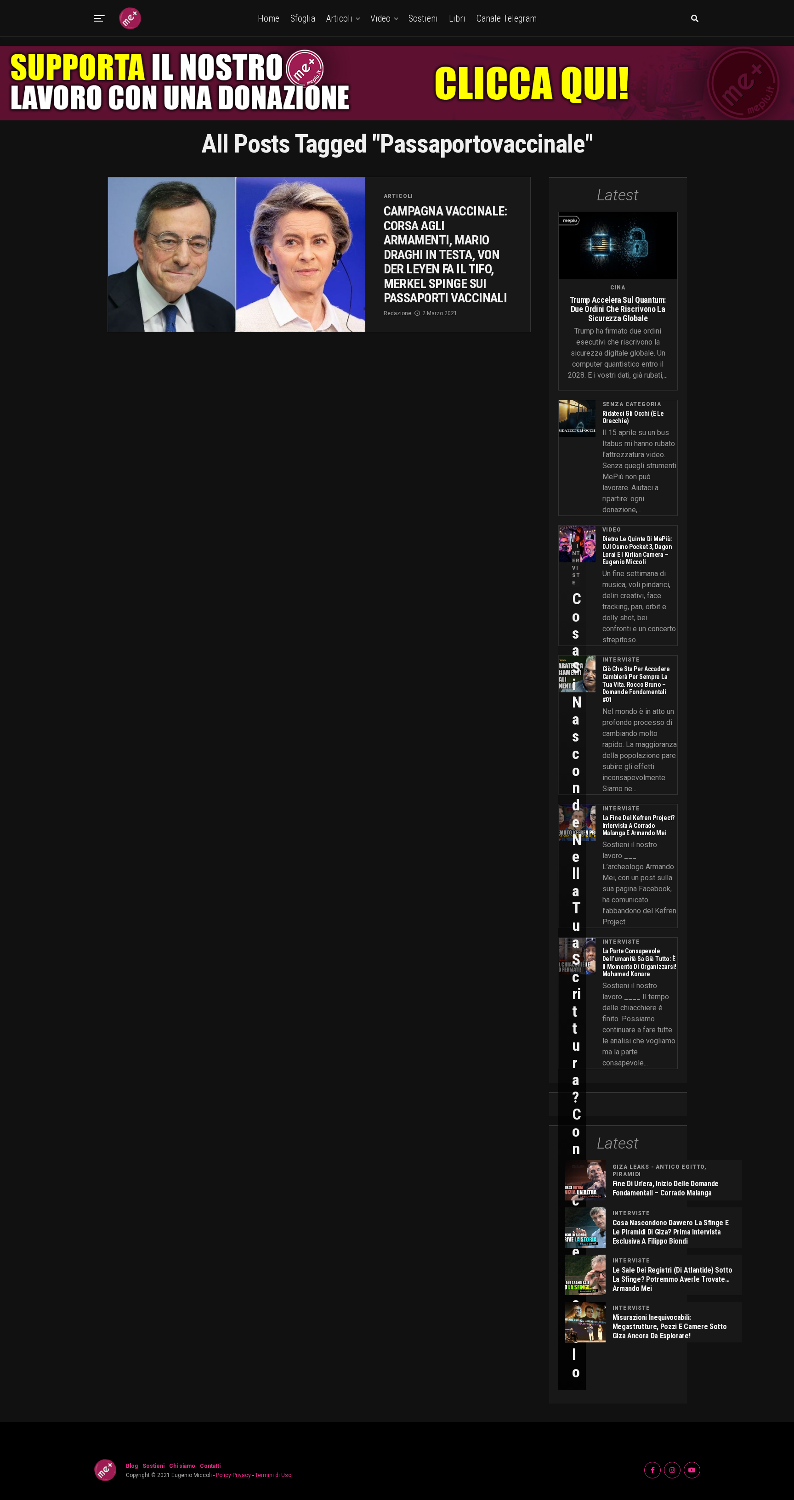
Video (380, 18)
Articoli (339, 18)
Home (268, 18)
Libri (457, 18)
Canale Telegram (506, 18)
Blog (132, 1466)
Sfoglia (302, 18)
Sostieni (423, 18)
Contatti (210, 1466)
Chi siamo (182, 1466)
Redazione (397, 313)
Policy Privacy (233, 1475)
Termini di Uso (273, 1475)
